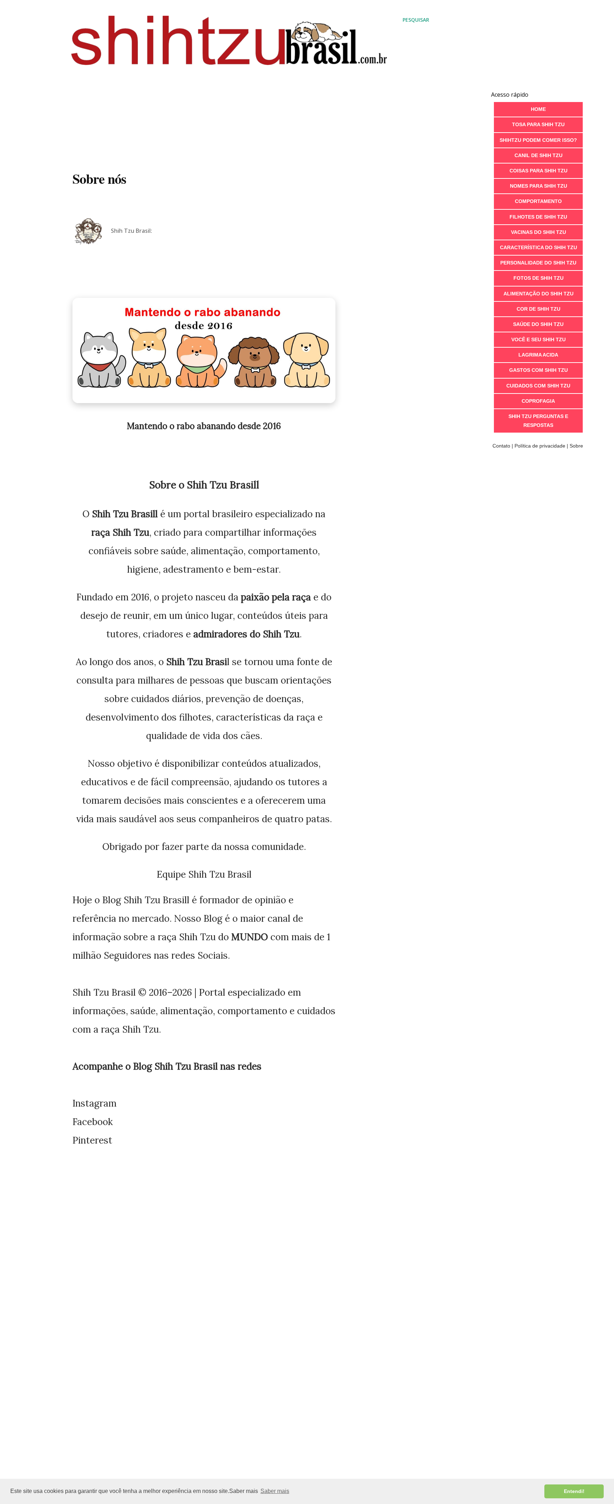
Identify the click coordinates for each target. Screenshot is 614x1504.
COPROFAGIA (538, 401)
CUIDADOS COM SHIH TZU (538, 386)
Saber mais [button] (274, 1491)
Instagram (94, 1103)
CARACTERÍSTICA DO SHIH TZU (538, 247)
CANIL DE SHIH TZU (538, 155)
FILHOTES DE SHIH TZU (538, 217)
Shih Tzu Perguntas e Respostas (538, 420)
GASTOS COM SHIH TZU (538, 370)
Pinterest (92, 1140)
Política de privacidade (540, 446)
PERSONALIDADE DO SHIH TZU (538, 263)
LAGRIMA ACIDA (538, 355)
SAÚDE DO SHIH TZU (538, 324)
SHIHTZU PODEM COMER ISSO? (538, 140)
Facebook (92, 1122)
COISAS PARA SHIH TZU (538, 170)
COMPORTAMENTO (538, 201)
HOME (538, 109)
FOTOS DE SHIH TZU (538, 278)
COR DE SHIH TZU (538, 309)
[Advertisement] (250, 103)
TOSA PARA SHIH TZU (538, 124)
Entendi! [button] (574, 1491)
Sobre (576, 446)
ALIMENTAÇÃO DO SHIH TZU (538, 293)
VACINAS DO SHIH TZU (538, 232)
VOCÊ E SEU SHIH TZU (538, 339)
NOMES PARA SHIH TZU (538, 186)
